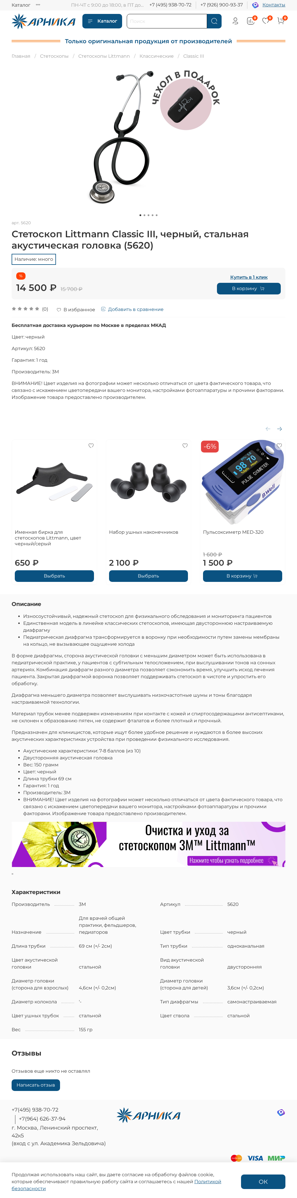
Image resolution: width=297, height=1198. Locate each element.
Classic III (193, 56)
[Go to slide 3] (148, 215)
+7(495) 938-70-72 (35, 1110)
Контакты (273, 5)
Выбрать (54, 576)
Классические (157, 56)
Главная (21, 56)
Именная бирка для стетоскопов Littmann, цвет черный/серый (48, 537)
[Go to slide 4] (152, 215)
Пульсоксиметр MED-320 (233, 532)
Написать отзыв (36, 1085)
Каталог (21, 5)
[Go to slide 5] (156, 215)
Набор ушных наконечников (143, 532)
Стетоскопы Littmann (104, 56)
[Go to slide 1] (140, 215)
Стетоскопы (54, 56)
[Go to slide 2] (144, 215)
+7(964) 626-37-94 (42, 1119)
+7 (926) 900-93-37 (221, 5)
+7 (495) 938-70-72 (170, 5)
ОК (263, 1181)
